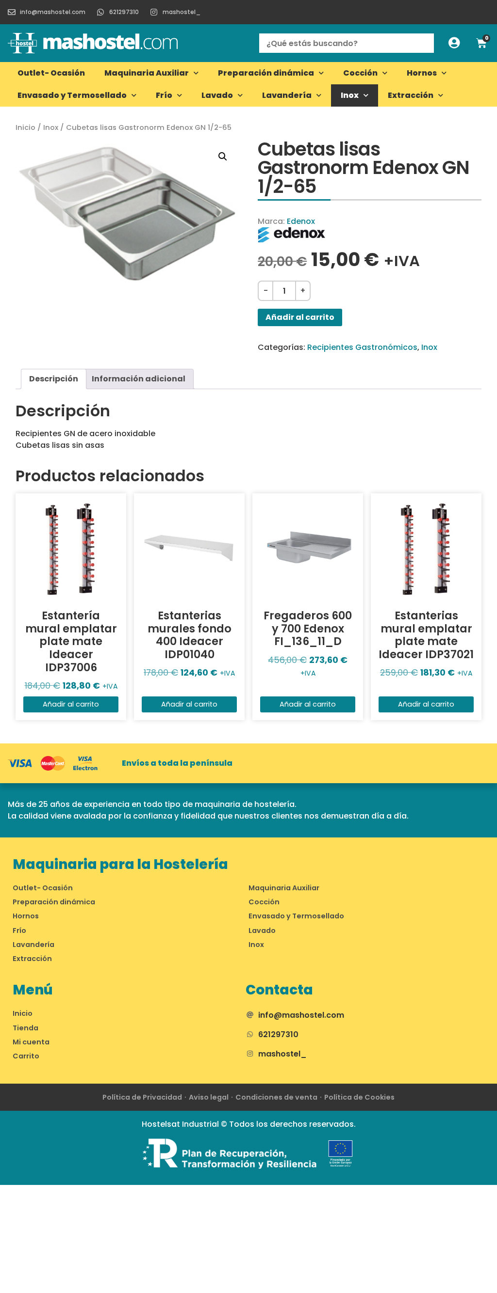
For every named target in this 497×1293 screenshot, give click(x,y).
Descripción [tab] (53, 378)
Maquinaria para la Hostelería (120, 864)
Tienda (25, 1028)
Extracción (410, 95)
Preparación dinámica (266, 73)
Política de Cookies (359, 1097)
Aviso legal (209, 1097)
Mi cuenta (31, 1042)
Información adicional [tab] (138, 378)
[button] (223, 156)
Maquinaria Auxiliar (146, 73)
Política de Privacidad (142, 1097)
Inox (350, 95)
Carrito (26, 1056)
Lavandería (287, 95)
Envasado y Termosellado (72, 95)
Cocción (360, 73)
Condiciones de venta (276, 1097)
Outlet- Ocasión (51, 73)
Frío (164, 95)
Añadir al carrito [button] (71, 704)
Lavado (217, 95)
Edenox (301, 221)
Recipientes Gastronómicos (362, 347)
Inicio (25, 127)
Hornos (422, 73)
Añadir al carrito (299, 317)
